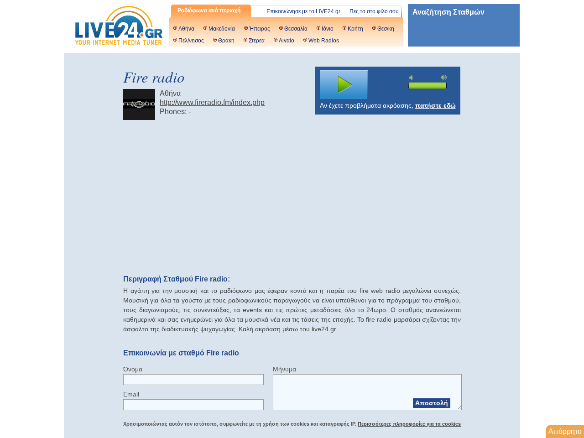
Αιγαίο (286, 40)
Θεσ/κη (385, 29)
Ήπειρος (259, 29)
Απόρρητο (565, 431)
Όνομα (132, 369)
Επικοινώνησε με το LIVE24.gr (303, 11)
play (344, 84)
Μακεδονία (222, 29)
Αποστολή (431, 403)
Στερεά (257, 40)
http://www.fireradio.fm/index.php (212, 102)
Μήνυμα (284, 369)
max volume (444, 77)
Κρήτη (355, 29)
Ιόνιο (328, 29)
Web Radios (323, 40)
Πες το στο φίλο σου (374, 11)
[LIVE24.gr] (118, 26)
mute (412, 77)
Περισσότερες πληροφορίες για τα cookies (409, 424)
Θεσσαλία (296, 29)
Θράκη (226, 40)
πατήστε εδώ (435, 105)
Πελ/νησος (191, 40)
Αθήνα (186, 29)
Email (131, 394)
